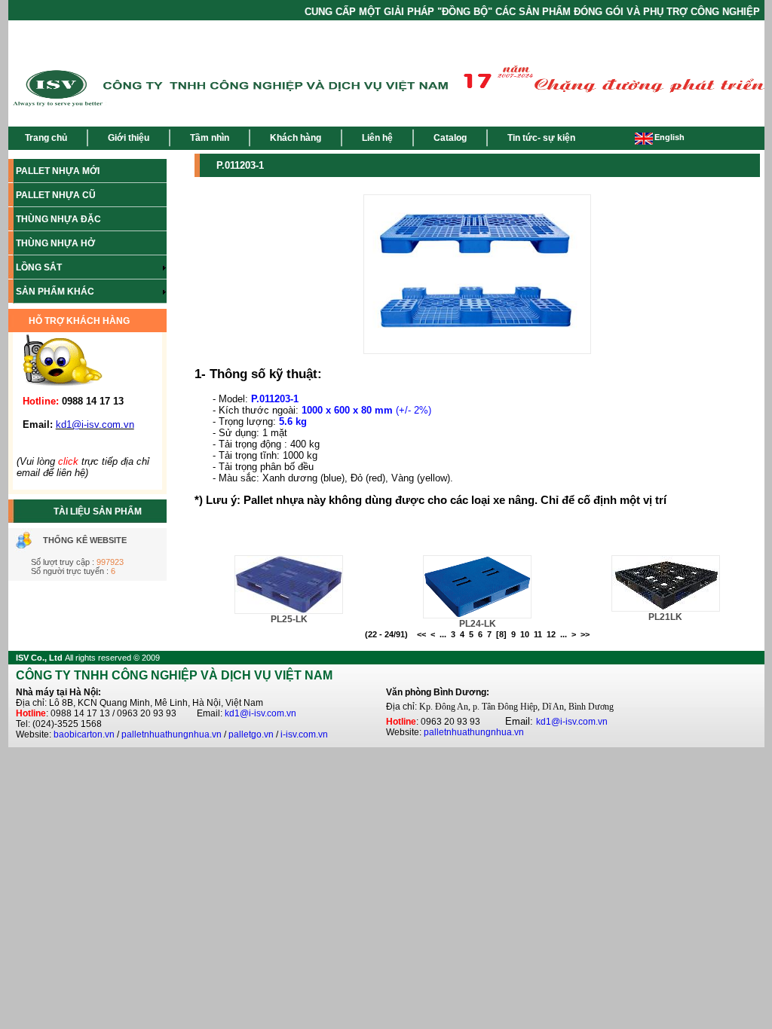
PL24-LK (477, 623)
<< (421, 634)
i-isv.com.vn (304, 734)
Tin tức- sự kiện (541, 138)
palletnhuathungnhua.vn (171, 734)
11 (538, 634)
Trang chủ (46, 138)
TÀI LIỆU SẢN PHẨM (98, 511)
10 (524, 634)
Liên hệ (377, 138)
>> (585, 634)
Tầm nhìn (209, 138)
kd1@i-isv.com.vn (260, 713)
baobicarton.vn (84, 734)
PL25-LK (289, 619)
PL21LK (665, 617)
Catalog (450, 138)
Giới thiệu (128, 138)
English (669, 137)
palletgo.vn (251, 734)
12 (551, 634)
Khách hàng (295, 138)
